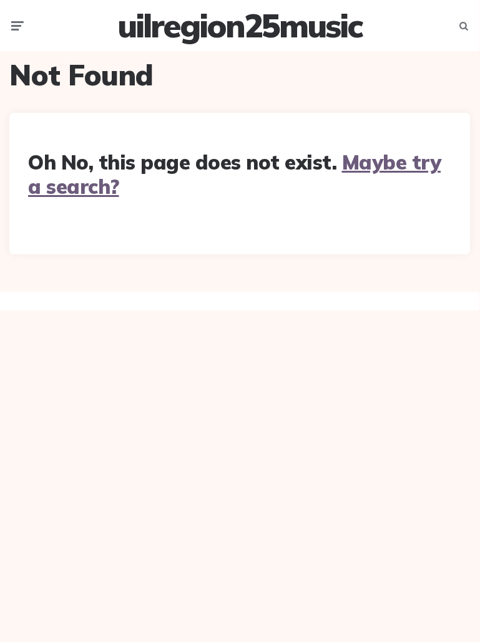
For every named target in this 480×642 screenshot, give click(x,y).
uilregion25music (239, 25)
